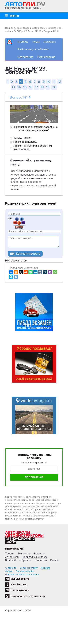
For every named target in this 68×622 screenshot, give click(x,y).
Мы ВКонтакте (19, 578)
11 (54, 81)
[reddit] (26, 272)
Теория (9, 553)
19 (48, 87)
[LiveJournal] (45, 272)
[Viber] (50, 272)
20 (54, 87)
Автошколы (17, 532)
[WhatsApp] (55, 272)
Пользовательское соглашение (22, 574)
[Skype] (11, 277)
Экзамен (49, 42)
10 (49, 81)
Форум (8, 571)
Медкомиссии (20, 539)
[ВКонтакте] (11, 272)
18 (42, 87)
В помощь (41, 560)
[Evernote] (30, 272)
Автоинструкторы (24, 535)
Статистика (25, 57)
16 (30, 87)
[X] (21, 272)
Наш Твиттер (18, 584)
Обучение (25, 560)
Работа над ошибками (33, 49)
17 (36, 87)
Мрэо (10, 542)
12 (59, 81)
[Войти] (19, 222)
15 (25, 87)
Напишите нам (19, 590)
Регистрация (46, 57)
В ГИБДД (10, 560)
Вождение (24, 553)
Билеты (23, 42)
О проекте (10, 568)
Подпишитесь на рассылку (27, 596)
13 (13, 87)
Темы (35, 42)
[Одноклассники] (16, 272)
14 (19, 87)
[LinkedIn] (35, 272)
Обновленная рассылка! (34, 462)
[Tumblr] (40, 272)
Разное (54, 560)
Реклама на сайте (25, 571)
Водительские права (35, 556)
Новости (45, 568)
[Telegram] (16, 277)
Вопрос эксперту (28, 568)
